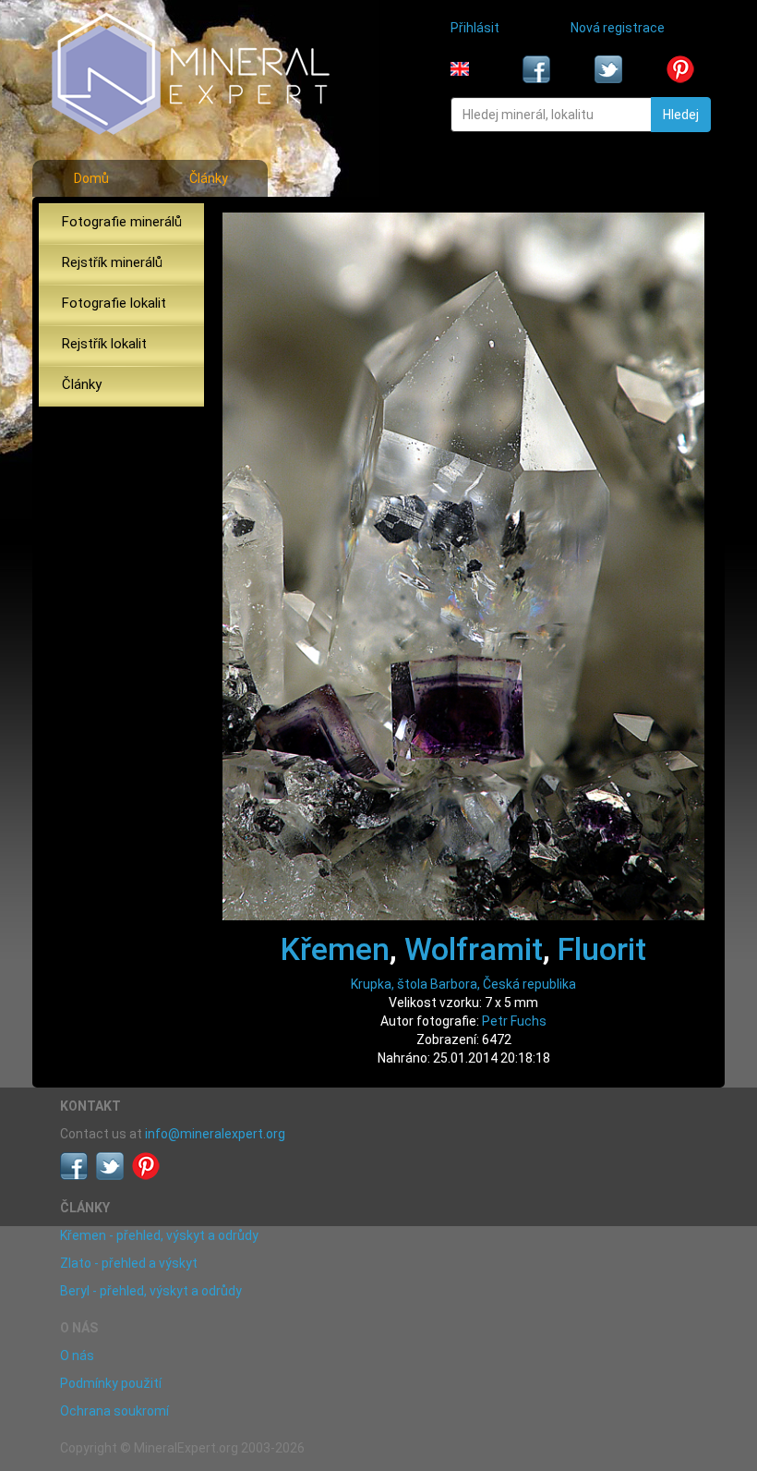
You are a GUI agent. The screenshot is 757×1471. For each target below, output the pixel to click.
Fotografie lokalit (114, 303)
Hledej (681, 114)
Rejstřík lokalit (104, 343)
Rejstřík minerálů (112, 262)
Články (208, 178)
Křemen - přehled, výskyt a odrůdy (159, 1235)
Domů (91, 178)
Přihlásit (475, 27)
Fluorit (602, 948)
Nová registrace (618, 27)
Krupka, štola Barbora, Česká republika (463, 984)
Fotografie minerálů (122, 221)
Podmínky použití (111, 1383)
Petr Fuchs (514, 1021)
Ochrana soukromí (114, 1411)
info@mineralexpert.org (215, 1133)
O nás (77, 1355)
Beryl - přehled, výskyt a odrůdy (151, 1290)
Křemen (335, 948)
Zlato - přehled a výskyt (129, 1263)
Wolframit (473, 948)
